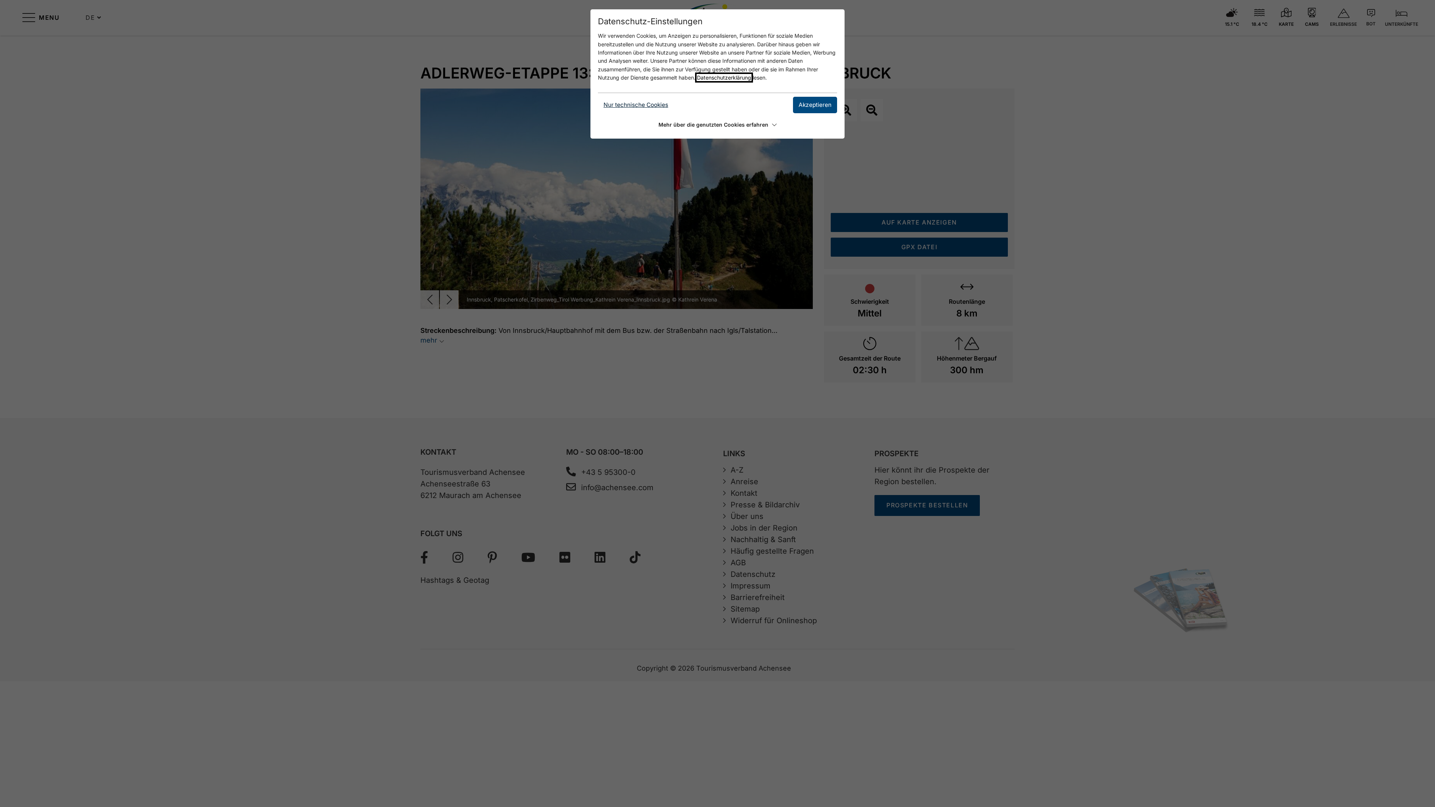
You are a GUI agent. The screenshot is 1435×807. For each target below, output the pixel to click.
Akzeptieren (815, 104)
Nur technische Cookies (636, 104)
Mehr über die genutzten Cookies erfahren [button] (713, 124)
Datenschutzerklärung (724, 77)
